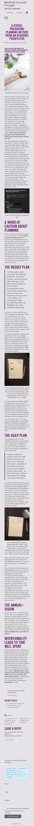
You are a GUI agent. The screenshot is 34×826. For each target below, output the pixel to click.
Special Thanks (17, 824)
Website (7, 800)
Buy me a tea (13, 695)
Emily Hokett (23, 42)
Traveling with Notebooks (16, 703)
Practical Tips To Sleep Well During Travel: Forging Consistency (11, 721)
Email (6, 792)
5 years (11, 42)
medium (19, 13)
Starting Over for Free (15, 705)
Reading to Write (13, 707)
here (18, 336)
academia (10, 715)
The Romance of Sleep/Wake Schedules (24, 720)
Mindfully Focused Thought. (15, 4)
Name (7, 784)
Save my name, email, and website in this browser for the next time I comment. (17, 811)
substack (9, 13)
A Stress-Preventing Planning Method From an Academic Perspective (17, 32)
